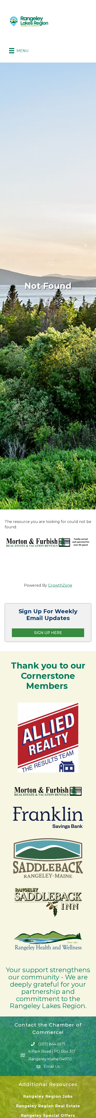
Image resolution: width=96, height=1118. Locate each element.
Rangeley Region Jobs (48, 1096)
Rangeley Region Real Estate (48, 1106)
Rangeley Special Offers (48, 1115)
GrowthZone (60, 585)
